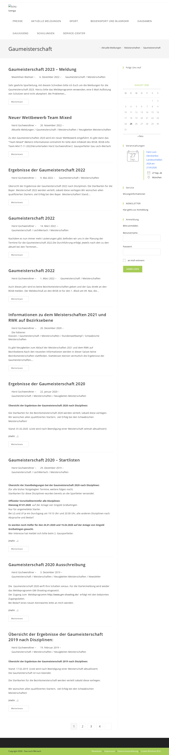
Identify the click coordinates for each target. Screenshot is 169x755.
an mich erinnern (135, 260)
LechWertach (41, 230)
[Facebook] (125, 74)
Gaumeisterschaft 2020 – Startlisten (44, 460)
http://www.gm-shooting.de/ (63, 594)
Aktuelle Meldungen (23, 129)
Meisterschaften (96, 77)
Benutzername (130, 232)
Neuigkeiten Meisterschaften (95, 129)
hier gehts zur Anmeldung (135, 209)
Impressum (109, 751)
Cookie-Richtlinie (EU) (151, 751)
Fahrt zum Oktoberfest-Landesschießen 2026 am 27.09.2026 (154, 159)
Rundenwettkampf (72, 335)
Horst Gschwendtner (23, 125)
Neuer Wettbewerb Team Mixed (40, 117)
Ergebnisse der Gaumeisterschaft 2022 (46, 170)
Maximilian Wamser (23, 77)
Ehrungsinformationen (134, 193)
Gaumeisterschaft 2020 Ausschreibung (46, 564)
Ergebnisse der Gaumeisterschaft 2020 (46, 383)
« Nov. (141, 136)
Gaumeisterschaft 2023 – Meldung (42, 69)
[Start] (97, 47)
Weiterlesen (20, 102)
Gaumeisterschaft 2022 (31, 218)
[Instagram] (129, 74)
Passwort (127, 246)
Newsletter (95, 576)
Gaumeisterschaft (152, 47)
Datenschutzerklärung (128, 751)
